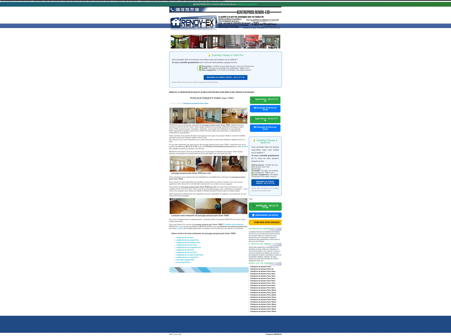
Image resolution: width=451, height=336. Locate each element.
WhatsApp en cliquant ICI (245, 4)
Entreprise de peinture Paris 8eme (263, 285)
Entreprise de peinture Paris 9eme (263, 288)
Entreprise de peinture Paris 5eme (263, 278)
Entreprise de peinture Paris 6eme (263, 281)
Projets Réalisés (222, 33)
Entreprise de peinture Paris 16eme (263, 304)
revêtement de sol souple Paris (187, 240)
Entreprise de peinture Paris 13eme (263, 297)
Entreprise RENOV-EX (274, 334)
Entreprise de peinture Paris (261, 267)
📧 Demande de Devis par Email (265, 109)
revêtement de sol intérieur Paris (188, 242)
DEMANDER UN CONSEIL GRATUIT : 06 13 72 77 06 (265, 182)
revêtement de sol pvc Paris (186, 252)
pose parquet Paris (183, 262)
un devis (245, 146)
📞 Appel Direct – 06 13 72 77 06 (265, 100)
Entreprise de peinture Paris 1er (262, 269)
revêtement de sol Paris (185, 237)
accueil (175, 33)
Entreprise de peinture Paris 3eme (263, 274)
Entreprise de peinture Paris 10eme (263, 290)
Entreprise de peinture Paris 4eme (263, 276)
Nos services (203, 33)
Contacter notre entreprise (233, 224)
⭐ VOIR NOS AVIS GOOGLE (265, 222)
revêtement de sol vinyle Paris (187, 257)
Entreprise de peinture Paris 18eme (263, 309)
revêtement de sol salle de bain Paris (189, 255)
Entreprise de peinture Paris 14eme (263, 299)
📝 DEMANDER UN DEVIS (265, 215)
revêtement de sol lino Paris (186, 245)
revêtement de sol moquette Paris (188, 247)
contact (260, 33)
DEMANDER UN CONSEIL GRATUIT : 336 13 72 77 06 (226, 77)
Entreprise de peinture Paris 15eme (263, 302)
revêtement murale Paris (185, 250)
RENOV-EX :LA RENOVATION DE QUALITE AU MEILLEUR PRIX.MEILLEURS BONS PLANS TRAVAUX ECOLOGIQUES (211, 92)
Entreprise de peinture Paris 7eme (263, 283)
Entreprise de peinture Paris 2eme (195, 103)
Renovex (188, 33)
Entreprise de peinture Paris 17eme (263, 307)
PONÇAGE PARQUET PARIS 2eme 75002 (212, 98)
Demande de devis (243, 33)
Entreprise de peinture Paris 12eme (263, 295)
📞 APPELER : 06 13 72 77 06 (265, 206)
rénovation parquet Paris (185, 260)
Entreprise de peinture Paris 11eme (263, 292)
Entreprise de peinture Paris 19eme (263, 311)
